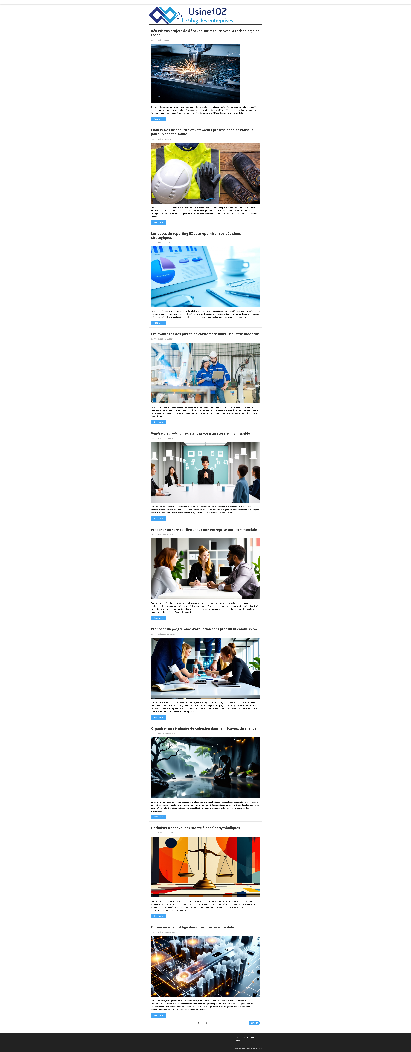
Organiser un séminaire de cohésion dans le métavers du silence (203, 728)
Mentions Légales (242, 1037)
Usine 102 (242, 1048)
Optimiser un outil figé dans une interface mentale (192, 927)
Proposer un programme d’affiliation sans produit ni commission (204, 629)
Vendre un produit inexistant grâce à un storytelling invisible (200, 433)
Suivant (254, 1023)
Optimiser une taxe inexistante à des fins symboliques (195, 828)
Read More (158, 119)
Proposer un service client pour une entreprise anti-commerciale (204, 530)
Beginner (249, 1048)
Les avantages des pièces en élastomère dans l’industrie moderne (205, 334)
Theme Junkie (258, 1048)
